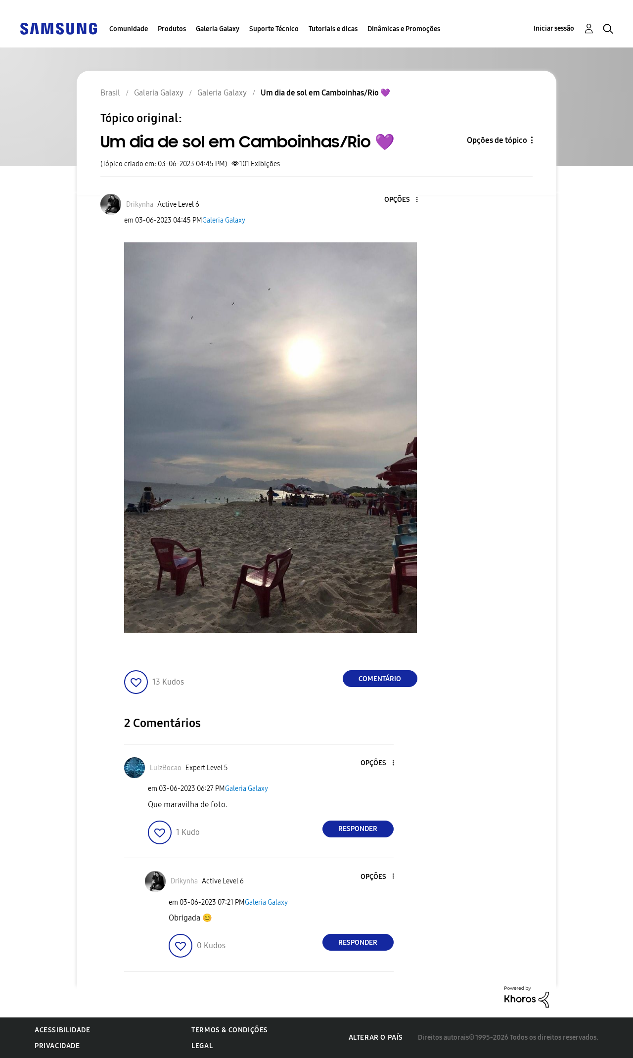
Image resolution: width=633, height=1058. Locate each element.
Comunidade (128, 29)
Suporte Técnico (274, 29)
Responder (357, 829)
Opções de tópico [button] (497, 140)
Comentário (380, 679)
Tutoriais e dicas (333, 29)
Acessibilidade (62, 1030)
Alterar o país (376, 1037)
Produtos (172, 29)
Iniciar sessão (554, 28)
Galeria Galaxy (217, 29)
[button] (400, 200)
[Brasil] (58, 28)
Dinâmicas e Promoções (403, 29)
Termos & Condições (229, 1030)
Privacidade (57, 1046)
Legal (202, 1046)
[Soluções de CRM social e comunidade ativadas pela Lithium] (526, 996)
